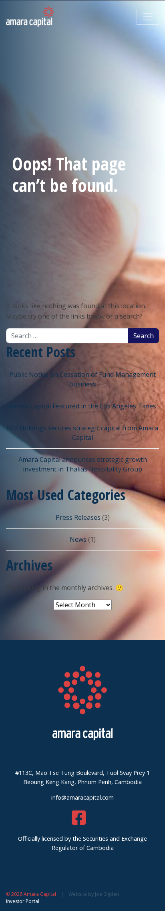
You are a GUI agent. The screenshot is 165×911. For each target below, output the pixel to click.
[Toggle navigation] (148, 17)
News (78, 539)
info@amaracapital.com (82, 797)
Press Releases (78, 517)
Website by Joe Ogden (93, 894)
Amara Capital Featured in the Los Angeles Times (82, 406)
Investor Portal (22, 901)
